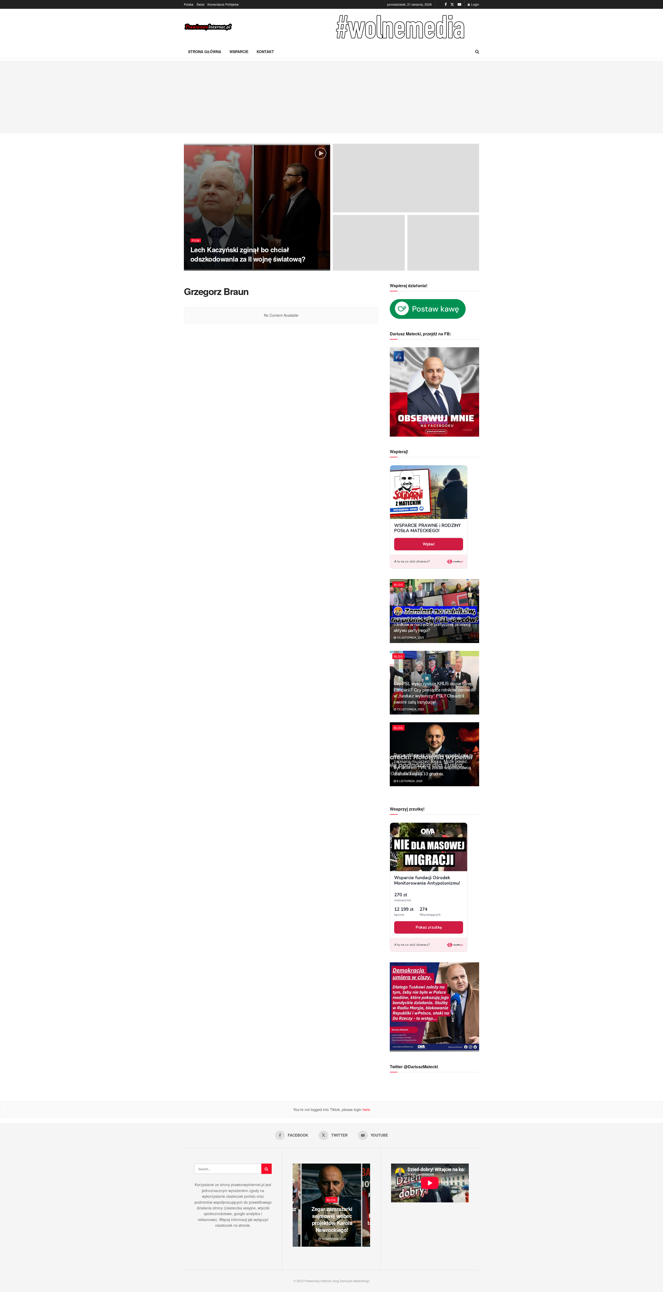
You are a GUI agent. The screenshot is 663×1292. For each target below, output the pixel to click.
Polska (188, 4)
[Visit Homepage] (208, 27)
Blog (398, 584)
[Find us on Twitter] (452, 4)
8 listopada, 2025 (409, 781)
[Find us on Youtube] (459, 4)
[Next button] (366, 1205)
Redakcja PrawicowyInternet (219, 269)
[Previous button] (296, 1205)
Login (474, 4)
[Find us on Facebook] (446, 4)
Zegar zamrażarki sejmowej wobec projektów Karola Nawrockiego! (332, 1219)
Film (195, 240)
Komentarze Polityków (223, 4)
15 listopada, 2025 (410, 637)
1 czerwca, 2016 (260, 269)
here (366, 1109)
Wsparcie (238, 51)
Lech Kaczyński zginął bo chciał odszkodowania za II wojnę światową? (248, 254)
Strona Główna (204, 51)
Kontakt (265, 51)
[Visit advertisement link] (401, 27)
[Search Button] (477, 51)
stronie (244, 1225)
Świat (200, 4)
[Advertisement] (331, 97)
